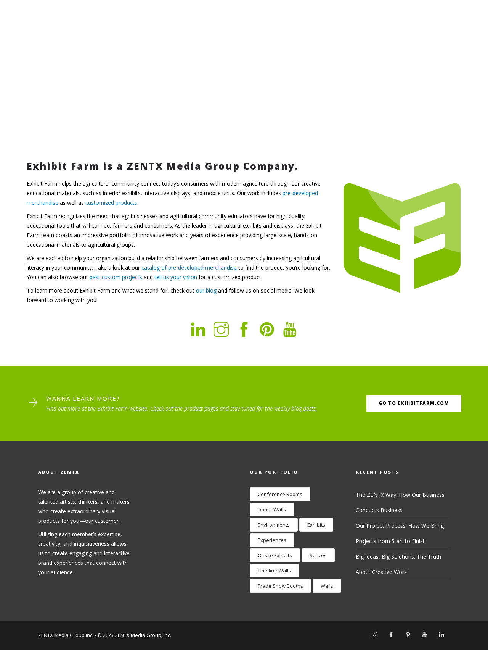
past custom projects (116, 277)
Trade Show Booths (280, 585)
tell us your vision (175, 277)
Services (328, 30)
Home (247, 30)
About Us (284, 30)
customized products (111, 202)
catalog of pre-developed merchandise (189, 267)
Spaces (318, 555)
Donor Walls (272, 509)
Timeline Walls (274, 570)
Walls (327, 585)
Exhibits (316, 524)
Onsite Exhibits (275, 555)
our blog (206, 290)
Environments (274, 524)
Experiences (272, 540)
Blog (363, 30)
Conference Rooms (280, 494)
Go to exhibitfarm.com (414, 403)
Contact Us (405, 30)
